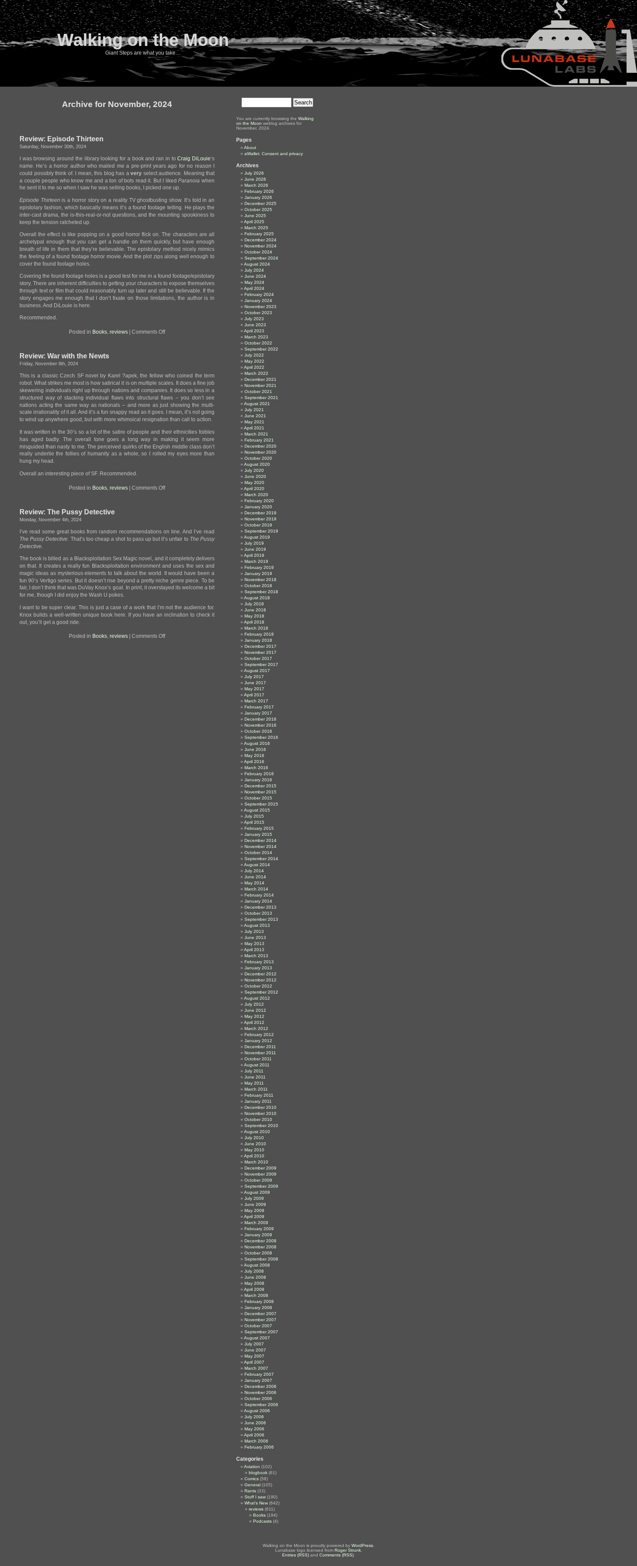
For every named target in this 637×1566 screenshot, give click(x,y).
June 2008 (255, 1277)
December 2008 (260, 1240)
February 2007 (259, 1374)
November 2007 (260, 1319)
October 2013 (258, 913)
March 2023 (256, 337)
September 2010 (261, 1125)
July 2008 (254, 1271)
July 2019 (254, 543)
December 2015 (260, 785)
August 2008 (257, 1265)
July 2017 (254, 676)
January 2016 (258, 779)
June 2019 (255, 549)
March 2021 (256, 434)
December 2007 (260, 1313)
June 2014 (255, 876)
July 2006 (254, 1416)
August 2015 (257, 810)
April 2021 (254, 428)
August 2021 (257, 403)
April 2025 (254, 221)
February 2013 (259, 961)
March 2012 (256, 1028)
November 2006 (260, 1392)
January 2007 (258, 1380)
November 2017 (260, 652)
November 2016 (260, 725)
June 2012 (255, 1010)
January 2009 (258, 1234)
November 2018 (260, 579)
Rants (250, 1490)
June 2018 (255, 610)
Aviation (252, 1466)
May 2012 (254, 1016)
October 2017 (258, 658)
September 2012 (261, 992)
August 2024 (257, 264)
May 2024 (254, 282)
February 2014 (259, 895)
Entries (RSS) (295, 1555)
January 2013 (258, 967)
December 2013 (260, 907)
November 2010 (260, 1113)
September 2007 (261, 1331)
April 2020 (254, 488)
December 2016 (260, 719)
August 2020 (257, 464)
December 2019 (260, 512)
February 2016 (259, 773)
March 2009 (256, 1222)
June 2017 (255, 682)
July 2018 (254, 603)
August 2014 (257, 864)
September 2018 (261, 591)
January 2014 (258, 901)
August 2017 (257, 670)
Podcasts (262, 1521)
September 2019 (261, 531)
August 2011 (257, 1064)
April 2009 (254, 1216)
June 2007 (255, 1350)
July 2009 (254, 1198)
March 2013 (256, 955)
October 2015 (258, 798)
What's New (256, 1503)
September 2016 (261, 737)
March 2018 (256, 628)
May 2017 (254, 688)
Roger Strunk (348, 1550)
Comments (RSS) (336, 1555)
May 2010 (254, 1149)
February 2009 (259, 1228)
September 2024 (261, 258)
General (252, 1484)
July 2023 (254, 318)
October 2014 (258, 852)
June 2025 (255, 215)
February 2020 (259, 500)
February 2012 (259, 1034)
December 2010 (260, 1107)
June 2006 (255, 1422)
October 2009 (258, 1180)
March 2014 (256, 889)
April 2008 (254, 1289)
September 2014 (261, 858)
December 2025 (260, 203)
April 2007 (254, 1362)
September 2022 (261, 349)
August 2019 (257, 537)
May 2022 (254, 361)
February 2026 (259, 191)
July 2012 (254, 1004)
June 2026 (255, 179)
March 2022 (256, 373)
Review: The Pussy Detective (67, 512)
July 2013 (254, 931)
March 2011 (256, 1089)
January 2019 (258, 573)
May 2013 (254, 943)
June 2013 (255, 937)
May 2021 (254, 421)
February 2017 (259, 707)
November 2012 (260, 980)
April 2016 (254, 761)
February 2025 (259, 233)
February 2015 (259, 828)
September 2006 (261, 1404)
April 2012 (254, 1022)
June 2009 (255, 1204)
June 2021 (255, 415)
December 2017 (260, 646)
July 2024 (254, 270)
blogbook (258, 1472)
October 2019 (258, 525)
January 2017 (258, 713)
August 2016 (257, 743)
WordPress (362, 1545)
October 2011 (258, 1058)
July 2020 (254, 470)
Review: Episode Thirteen (62, 139)
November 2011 (260, 1052)
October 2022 (258, 343)
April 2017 (254, 694)
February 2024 (259, 294)
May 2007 (254, 1356)
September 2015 (261, 804)
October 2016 (258, 731)
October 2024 (258, 252)
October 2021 (258, 391)
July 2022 (254, 355)
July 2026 (254, 173)
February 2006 (259, 1447)
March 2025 (256, 227)
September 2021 (261, 397)
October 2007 (258, 1325)
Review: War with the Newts (64, 356)
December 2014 (260, 840)
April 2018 (254, 622)
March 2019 (256, 561)
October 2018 (258, 585)
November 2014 (260, 846)
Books (99, 332)
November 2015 (260, 791)
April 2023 (254, 330)
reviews (119, 332)
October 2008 (258, 1253)
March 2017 (256, 701)
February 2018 (259, 634)
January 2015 (258, 834)
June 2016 (255, 749)
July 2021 (254, 409)
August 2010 (257, 1131)
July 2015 (254, 816)
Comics (251, 1478)
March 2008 (256, 1295)
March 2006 (256, 1441)
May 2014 (254, 882)
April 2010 (254, 1155)
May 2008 (254, 1283)
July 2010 (254, 1137)
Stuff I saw (255, 1497)
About (250, 147)
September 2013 (261, 919)
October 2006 (258, 1398)
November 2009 (260, 1174)
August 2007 (257, 1337)
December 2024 (260, 239)
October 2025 (258, 209)
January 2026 (258, 197)
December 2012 (260, 973)
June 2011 (255, 1077)
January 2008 (258, 1307)
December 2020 (260, 446)
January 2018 (258, 640)
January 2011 (258, 1101)
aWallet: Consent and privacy (273, 153)
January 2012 (258, 1040)
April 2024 (254, 288)
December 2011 (260, 1046)
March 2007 (256, 1368)
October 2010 (258, 1119)
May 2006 (254, 1428)
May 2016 (254, 755)
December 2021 (260, 379)
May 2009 (254, 1210)
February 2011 (258, 1095)
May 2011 (254, 1083)
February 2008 (259, 1301)
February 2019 (259, 567)
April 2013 (254, 949)
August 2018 (257, 597)
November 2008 (260, 1246)
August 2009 (257, 1192)
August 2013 (257, 925)
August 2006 (257, 1410)
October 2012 (258, 986)
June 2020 (255, 476)
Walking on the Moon (143, 39)
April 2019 (254, 555)
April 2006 (254, 1435)
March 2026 (256, 185)
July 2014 (254, 870)
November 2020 (260, 452)
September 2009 (261, 1186)
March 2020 (256, 494)
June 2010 (255, 1143)
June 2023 (255, 324)
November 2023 (260, 306)
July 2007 (254, 1344)
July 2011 (253, 1071)
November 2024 (260, 246)
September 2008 (261, 1259)
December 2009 (260, 1168)
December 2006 (260, 1386)
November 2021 (260, 385)
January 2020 (258, 506)
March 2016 (256, 767)
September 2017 (261, 664)
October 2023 (258, 312)
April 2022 (254, 367)
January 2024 (258, 300)
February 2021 (259, 440)
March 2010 (256, 1162)
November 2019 (260, 519)
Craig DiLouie (194, 159)
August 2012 (257, 998)
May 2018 (254, 616)
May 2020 (254, 482)
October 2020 (258, 458)
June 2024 (255, 276)
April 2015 (254, 822)
